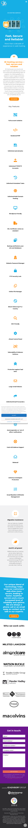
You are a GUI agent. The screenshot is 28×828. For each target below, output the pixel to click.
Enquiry (6, 755)
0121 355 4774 (9, 809)
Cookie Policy (11, 819)
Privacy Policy (18, 775)
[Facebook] (14, 805)
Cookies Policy (9, 421)
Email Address (8, 741)
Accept (14, 415)
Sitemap (4, 819)
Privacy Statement (16, 421)
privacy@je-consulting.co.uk (14, 778)
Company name (8, 750)
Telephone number (9, 745)
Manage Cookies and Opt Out (14, 419)
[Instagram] (16, 805)
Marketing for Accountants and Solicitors (14, 822)
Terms (7, 819)
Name (5, 736)
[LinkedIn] (12, 805)
